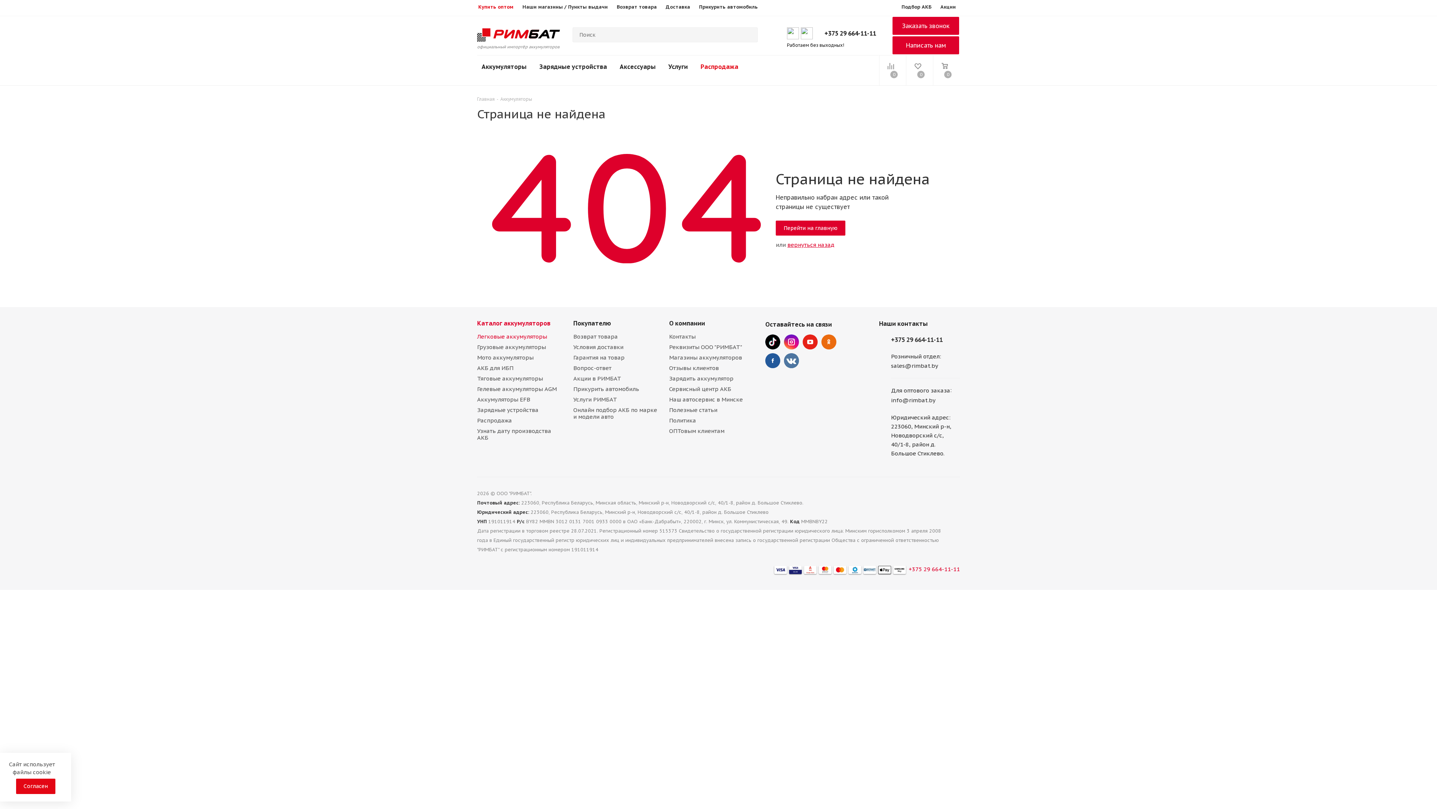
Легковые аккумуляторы (512, 336)
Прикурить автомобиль (606, 389)
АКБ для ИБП (495, 368)
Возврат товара (595, 336)
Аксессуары (638, 66)
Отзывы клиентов (694, 368)
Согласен (36, 786)
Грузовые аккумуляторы (511, 347)
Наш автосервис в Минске (706, 399)
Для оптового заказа (920, 390)
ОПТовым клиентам (696, 430)
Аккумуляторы (504, 66)
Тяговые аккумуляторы (510, 378)
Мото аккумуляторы (505, 357)
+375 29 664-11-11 (850, 33)
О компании (687, 323)
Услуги (678, 66)
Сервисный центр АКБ (700, 389)
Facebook (772, 360)
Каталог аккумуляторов (513, 323)
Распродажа (719, 66)
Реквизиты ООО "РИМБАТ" (705, 347)
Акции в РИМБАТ (597, 378)
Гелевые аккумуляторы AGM (517, 389)
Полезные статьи (693, 409)
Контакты (682, 336)
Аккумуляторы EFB (503, 399)
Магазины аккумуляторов (705, 357)
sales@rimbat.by (914, 365)
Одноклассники (828, 341)
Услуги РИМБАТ (595, 399)
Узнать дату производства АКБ (514, 434)
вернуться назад (811, 244)
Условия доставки (598, 347)
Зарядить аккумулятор (701, 378)
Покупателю (592, 323)
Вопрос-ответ (592, 368)
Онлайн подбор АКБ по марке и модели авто (615, 413)
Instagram (791, 341)
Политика (682, 420)
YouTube (810, 341)
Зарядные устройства (573, 66)
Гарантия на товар (599, 357)
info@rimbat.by (913, 400)
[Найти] (749, 34)
